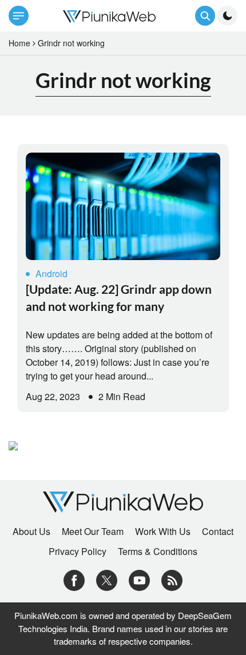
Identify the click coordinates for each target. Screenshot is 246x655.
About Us (31, 531)
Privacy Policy (77, 551)
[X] (106, 579)
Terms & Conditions (157, 551)
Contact (217, 531)
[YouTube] (139, 579)
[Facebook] (74, 579)
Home (19, 43)
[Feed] (171, 579)
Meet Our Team (93, 531)
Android (51, 273)
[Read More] (123, 206)
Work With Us (163, 531)
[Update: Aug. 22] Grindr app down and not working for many (119, 297)
